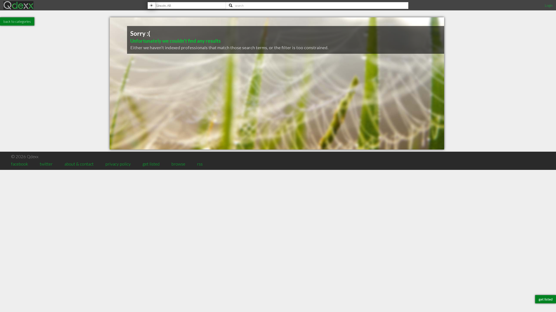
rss (200, 163)
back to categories (17, 21)
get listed (151, 163)
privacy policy (118, 163)
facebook (19, 163)
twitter (46, 163)
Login (549, 5)
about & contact (79, 163)
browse (178, 163)
